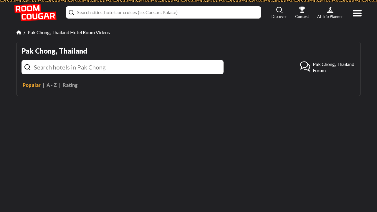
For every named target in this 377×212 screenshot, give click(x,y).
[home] (35, 12)
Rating (70, 85)
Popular (32, 85)
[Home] (18, 32)
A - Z (52, 85)
